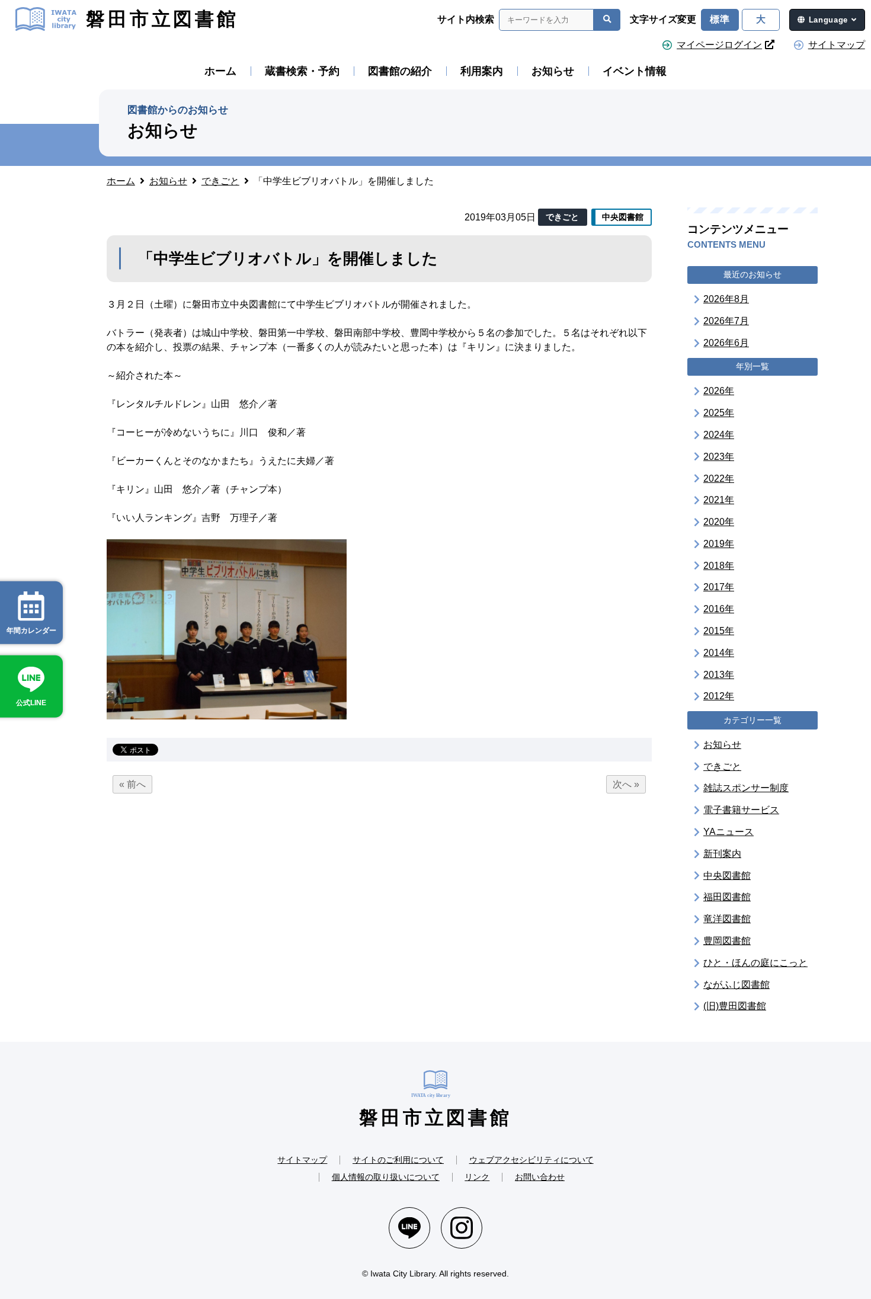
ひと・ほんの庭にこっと (755, 963)
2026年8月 (726, 299)
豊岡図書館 (727, 941)
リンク (477, 1177)
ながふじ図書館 (736, 984)
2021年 (718, 500)
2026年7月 (726, 321)
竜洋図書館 (727, 919)
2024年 (718, 435)
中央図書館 (727, 875)
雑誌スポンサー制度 (746, 788)
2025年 (718, 413)
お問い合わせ (540, 1177)
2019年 (718, 544)
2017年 (718, 587)
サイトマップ (836, 45)
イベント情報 (635, 71)
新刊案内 (722, 854)
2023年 (718, 456)
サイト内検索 (465, 19)
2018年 (718, 565)
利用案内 (481, 71)
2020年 (718, 522)
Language (828, 19)
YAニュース (728, 832)
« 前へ (132, 784)
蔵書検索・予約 (302, 71)
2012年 (718, 696)
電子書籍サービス (741, 810)
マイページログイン (719, 45)
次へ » (626, 784)
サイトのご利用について (398, 1159)
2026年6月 (726, 343)
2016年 (718, 609)
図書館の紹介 (400, 71)
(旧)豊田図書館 (734, 1006)
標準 (720, 19)
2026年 (718, 391)
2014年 (718, 653)
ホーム (220, 71)
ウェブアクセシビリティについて (531, 1159)
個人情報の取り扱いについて (386, 1177)
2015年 (718, 631)
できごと (722, 766)
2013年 (718, 674)
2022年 (718, 478)
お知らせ (552, 71)
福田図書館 (727, 897)
